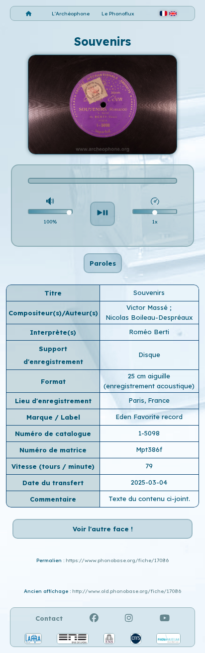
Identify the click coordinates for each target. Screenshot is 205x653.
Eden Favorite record (149, 417)
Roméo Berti (149, 332)
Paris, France (149, 400)
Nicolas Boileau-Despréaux (149, 317)
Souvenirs (149, 292)
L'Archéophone (71, 13)
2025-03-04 (149, 482)
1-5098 (149, 433)
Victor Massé (148, 307)
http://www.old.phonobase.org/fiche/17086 (126, 591)
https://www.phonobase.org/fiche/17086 (117, 560)
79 (149, 466)
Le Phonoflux (118, 13)
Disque (149, 355)
